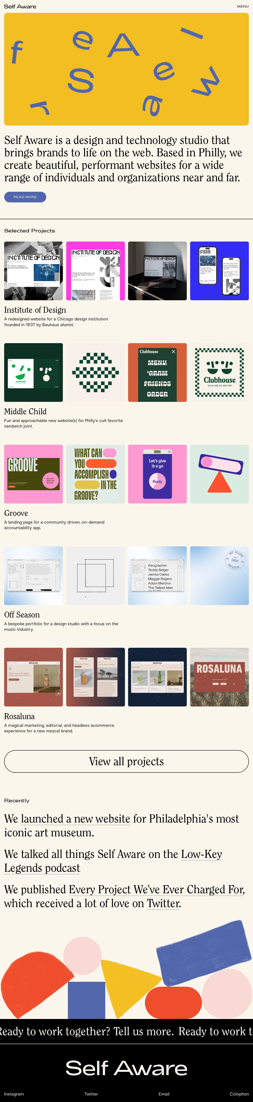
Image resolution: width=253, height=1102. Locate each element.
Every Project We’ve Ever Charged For (156, 889)
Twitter (163, 903)
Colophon (239, 1094)
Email (164, 1094)
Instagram (14, 1094)
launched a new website (75, 818)
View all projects (126, 761)
